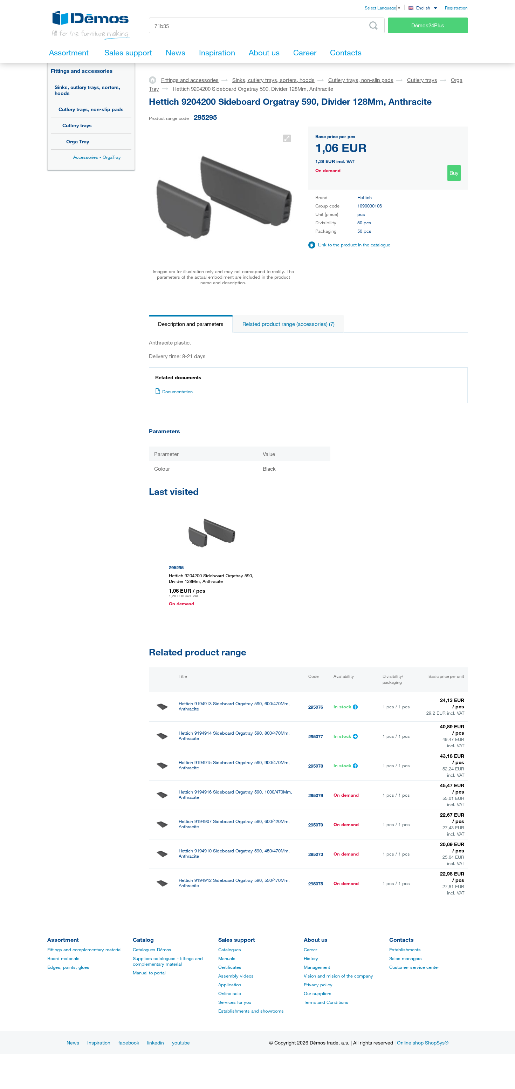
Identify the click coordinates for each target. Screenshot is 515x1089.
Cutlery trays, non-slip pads (91, 109)
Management (317, 967)
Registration (456, 8)
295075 (315, 883)
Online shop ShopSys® (422, 1043)
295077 (315, 736)
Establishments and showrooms (251, 1011)
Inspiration (98, 1043)
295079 (315, 795)
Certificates (229, 967)
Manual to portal (149, 972)
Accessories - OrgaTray (97, 157)
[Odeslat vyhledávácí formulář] (373, 26)
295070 (315, 825)
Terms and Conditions (326, 1002)
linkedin (155, 1043)
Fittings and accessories (81, 71)
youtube (181, 1043)
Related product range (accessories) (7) (288, 324)
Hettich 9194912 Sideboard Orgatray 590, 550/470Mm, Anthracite (234, 883)
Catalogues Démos (152, 949)
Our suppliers (317, 993)
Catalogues (229, 949)
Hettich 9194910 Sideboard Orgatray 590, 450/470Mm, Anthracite (234, 853)
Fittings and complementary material (84, 949)
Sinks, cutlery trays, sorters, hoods (87, 90)
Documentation (177, 391)
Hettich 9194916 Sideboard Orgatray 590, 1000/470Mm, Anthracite (235, 794)
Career (310, 949)
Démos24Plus (427, 25)
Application (229, 984)
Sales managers (405, 958)
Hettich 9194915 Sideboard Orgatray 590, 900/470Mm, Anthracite (234, 765)
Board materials (63, 958)
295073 (315, 854)
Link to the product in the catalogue (354, 244)
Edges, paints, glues (68, 967)
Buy (454, 173)
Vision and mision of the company (338, 976)
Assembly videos (236, 976)
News (73, 1043)
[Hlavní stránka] (155, 79)
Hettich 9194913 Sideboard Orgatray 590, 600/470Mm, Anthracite (234, 706)
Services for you (234, 1002)
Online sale (229, 993)
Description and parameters (191, 324)
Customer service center (414, 967)
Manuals (226, 958)
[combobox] (423, 7)
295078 (315, 766)
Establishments (405, 949)
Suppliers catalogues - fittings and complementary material (168, 961)
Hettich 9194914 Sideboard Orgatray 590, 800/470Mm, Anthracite (234, 735)
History (311, 958)
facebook (128, 1043)
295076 (315, 707)
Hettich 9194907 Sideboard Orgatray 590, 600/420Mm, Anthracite (234, 824)
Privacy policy (318, 984)
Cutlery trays (77, 125)
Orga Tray (77, 141)
